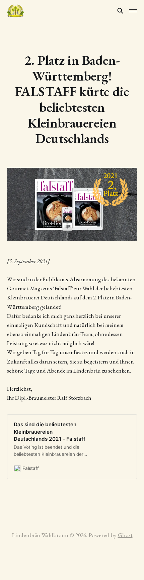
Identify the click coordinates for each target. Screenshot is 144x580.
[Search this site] (120, 11)
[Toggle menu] (133, 11)
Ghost (125, 535)
